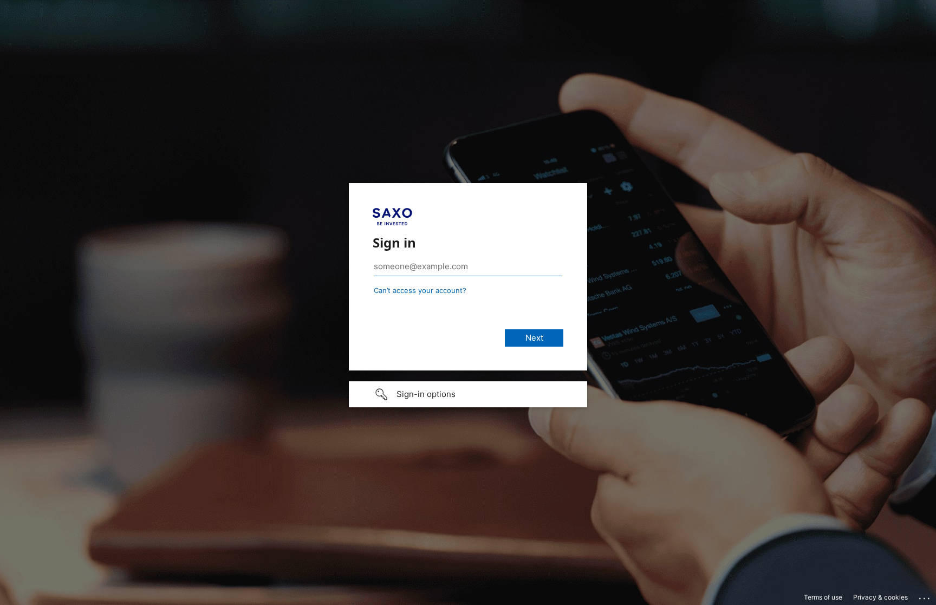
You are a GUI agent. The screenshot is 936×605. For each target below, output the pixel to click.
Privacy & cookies (880, 597)
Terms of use (823, 597)
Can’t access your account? (420, 290)
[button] (468, 394)
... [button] (925, 595)
